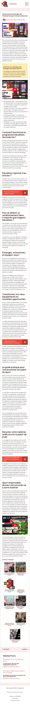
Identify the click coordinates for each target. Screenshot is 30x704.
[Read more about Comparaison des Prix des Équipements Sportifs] (15, 660)
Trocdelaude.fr (13, 4)
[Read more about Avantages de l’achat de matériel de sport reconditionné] (15, 672)
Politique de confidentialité (15, 696)
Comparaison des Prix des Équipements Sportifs (11, 664)
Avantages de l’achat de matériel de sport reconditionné (14, 675)
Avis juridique (15, 698)
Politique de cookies (15, 700)
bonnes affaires (16, 666)
